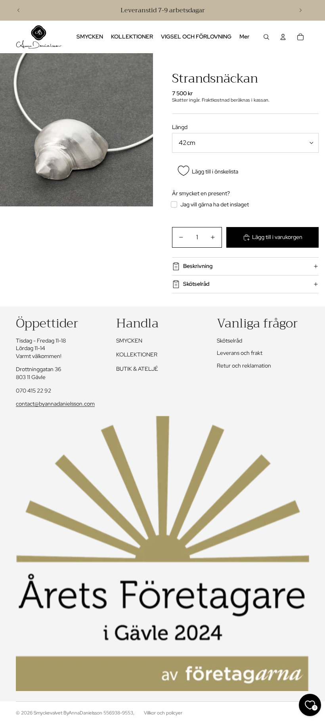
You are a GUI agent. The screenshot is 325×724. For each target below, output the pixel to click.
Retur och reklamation (244, 365)
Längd (179, 127)
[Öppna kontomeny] (283, 37)
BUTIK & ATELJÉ (137, 368)
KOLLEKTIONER (136, 354)
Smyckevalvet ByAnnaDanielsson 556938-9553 (83, 713)
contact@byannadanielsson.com (55, 403)
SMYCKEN (129, 340)
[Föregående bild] (18, 10)
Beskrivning (197, 266)
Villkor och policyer (163, 713)
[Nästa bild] (300, 10)
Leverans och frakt (239, 352)
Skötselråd (196, 283)
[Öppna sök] (266, 37)
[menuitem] (244, 36)
